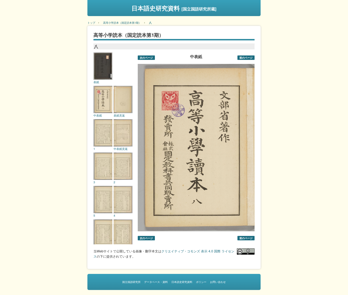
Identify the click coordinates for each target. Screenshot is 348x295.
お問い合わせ (218, 282)
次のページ (146, 57)
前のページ (246, 57)
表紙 (96, 82)
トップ (91, 23)
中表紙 (97, 115)
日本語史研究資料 (174, 8)
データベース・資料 (156, 282)
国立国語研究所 (131, 282)
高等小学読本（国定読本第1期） (122, 23)
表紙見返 (119, 115)
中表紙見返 (121, 149)
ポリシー (201, 282)
